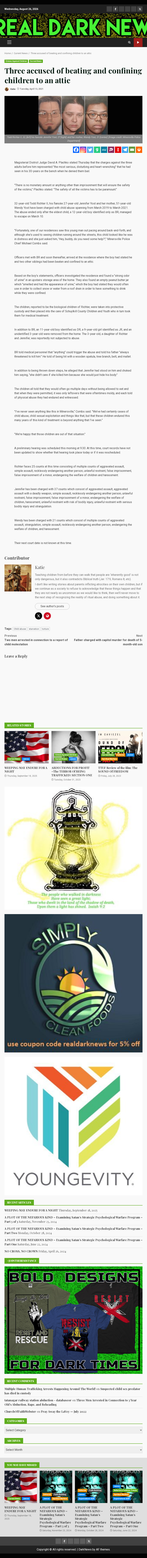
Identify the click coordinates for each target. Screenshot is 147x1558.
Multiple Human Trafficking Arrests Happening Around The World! (50, 1389)
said (88, 411)
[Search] (129, 42)
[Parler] (111, 150)
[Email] (132, 150)
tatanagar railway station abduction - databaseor (38, 1400)
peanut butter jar (119, 280)
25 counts (38, 466)
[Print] (139, 150)
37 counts (60, 489)
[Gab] (97, 150)
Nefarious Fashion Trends (125, 1490)
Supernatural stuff (86, 1499)
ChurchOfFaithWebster (20, 1411)
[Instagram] (83, 150)
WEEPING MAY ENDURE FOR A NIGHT (26, 747)
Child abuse (20, 629)
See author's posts (52, 606)
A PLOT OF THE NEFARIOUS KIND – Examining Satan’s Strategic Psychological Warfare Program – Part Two (91, 1487)
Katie (13, 89)
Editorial (120, 755)
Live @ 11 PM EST (138, 42)
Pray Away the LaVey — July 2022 (63, 1411)
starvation (34, 629)
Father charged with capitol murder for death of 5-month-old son (108, 640)
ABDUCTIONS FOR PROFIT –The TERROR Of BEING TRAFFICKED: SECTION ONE (73, 747)
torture (45, 629)
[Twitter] (90, 150)
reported (36, 307)
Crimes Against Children (16, 61)
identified (99, 212)
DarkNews (85, 1549)
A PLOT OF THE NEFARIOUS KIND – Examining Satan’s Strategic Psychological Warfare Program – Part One (125, 1517)
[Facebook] (76, 150)
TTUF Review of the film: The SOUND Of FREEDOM (120, 747)
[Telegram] (125, 150)
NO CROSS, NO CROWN (21, 1251)
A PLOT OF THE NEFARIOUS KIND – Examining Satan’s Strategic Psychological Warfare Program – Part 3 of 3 (56, 1487)
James (26, 759)
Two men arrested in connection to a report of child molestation (36, 640)
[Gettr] (118, 150)
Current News (36, 61)
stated (48, 189)
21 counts (59, 520)
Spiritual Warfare (109, 759)
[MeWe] (104, 150)
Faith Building (60, 1494)
